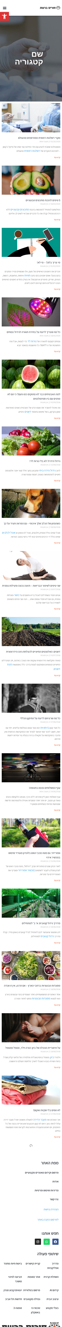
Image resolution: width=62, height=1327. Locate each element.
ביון (52, 1057)
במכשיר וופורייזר (27, 870)
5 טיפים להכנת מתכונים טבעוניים (43, 200)
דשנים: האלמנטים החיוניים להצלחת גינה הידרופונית (33, 651)
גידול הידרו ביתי (47, 470)
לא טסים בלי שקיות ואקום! (46, 1110)
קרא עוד (57, 157)
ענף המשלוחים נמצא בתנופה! (44, 788)
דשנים (28, 411)
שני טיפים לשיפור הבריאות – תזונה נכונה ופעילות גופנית (31, 585)
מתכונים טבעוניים (20, 209)
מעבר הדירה (39, 1119)
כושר (16, 595)
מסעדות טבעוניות (41, 998)
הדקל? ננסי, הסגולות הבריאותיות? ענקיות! (38, 1316)
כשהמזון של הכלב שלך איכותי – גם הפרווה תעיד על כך (32, 523)
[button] (4, 16)
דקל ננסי (50, 1325)
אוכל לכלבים (8, 532)
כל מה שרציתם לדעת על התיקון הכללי (40, 718)
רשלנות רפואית (32, 151)
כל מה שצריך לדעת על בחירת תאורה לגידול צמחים (33, 332)
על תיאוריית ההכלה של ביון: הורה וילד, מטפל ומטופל (32, 1048)
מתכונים (55, 1197)
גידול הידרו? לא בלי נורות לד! (44, 461)
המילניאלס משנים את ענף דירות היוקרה (39, 1250)
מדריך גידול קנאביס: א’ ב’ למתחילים (41, 923)
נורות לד (32, 341)
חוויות (27, 275)
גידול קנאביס (47, 936)
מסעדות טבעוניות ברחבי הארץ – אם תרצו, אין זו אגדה (32, 985)
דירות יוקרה (34, 1259)
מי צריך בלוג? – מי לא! (48, 262)
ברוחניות (44, 727)
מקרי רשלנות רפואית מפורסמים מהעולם (39, 138)
